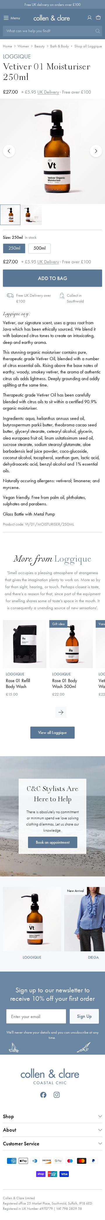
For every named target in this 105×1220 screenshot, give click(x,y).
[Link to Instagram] (57, 1095)
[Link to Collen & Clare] (50, 1077)
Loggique (73, 560)
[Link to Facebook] (43, 1095)
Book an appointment (52, 842)
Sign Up (84, 1016)
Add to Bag (52, 278)
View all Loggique (52, 732)
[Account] (89, 17)
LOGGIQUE (17, 56)
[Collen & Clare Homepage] (53, 17)
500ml (40, 248)
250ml (14, 248)
